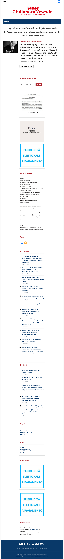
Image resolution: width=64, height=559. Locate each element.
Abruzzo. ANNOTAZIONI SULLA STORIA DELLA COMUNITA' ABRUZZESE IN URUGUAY (30, 332)
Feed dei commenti (25, 451)
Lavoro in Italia (24, 434)
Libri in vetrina (38, 42)
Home (18, 548)
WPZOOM (45, 556)
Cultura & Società (24, 42)
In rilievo (31, 42)
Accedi (22, 447)
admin (33, 61)
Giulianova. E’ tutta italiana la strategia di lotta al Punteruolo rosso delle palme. (32, 288)
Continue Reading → (26, 66)
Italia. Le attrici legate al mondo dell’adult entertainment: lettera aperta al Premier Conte (31, 398)
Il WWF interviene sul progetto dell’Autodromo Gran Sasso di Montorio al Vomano (30, 311)
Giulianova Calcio (25, 429)
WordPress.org (24, 453)
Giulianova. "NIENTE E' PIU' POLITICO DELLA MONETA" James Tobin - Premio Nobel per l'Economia (32, 269)
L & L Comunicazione (26, 432)
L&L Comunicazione (34, 529)
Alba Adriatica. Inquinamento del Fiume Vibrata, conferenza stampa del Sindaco (33, 279)
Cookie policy (43, 548)
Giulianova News (24, 430)
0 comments (39, 61)
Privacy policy (34, 548)
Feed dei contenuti (25, 449)
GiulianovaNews (31, 544)
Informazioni (25, 548)
